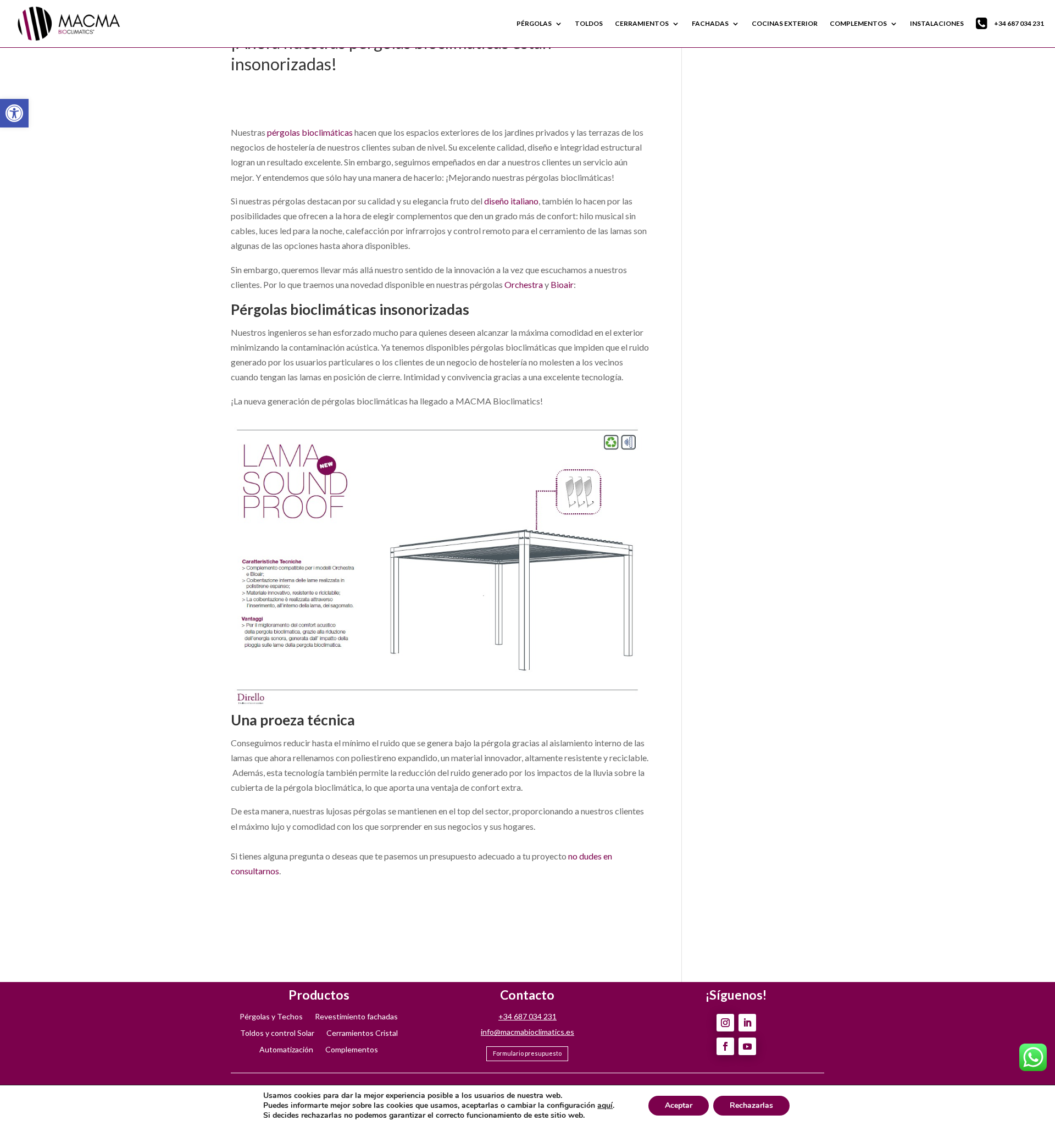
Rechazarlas (751, 1105)
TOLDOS (589, 23)
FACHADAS (710, 23)
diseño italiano (511, 201)
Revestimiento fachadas (356, 1017)
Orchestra (523, 284)
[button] (14, 113)
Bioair (562, 284)
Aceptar (678, 1105)
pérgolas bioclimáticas (310, 132)
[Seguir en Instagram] (725, 1022)
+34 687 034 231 (1019, 23)
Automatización (286, 1050)
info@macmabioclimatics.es (527, 1031)
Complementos (351, 1050)
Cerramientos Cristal (362, 1033)
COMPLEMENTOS (858, 23)
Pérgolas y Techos (271, 1017)
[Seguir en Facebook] (725, 1046)
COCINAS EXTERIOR (785, 23)
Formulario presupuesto (527, 1053)
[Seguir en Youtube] (747, 1046)
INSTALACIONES (937, 23)
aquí (605, 1106)
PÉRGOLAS (534, 23)
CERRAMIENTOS (642, 23)
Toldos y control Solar (277, 1033)
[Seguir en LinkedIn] (747, 1022)
